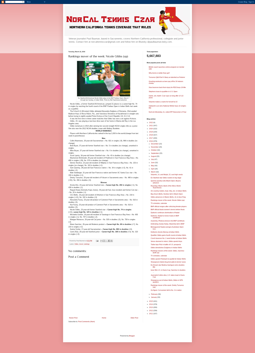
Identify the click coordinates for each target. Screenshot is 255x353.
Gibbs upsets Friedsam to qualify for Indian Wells (168, 259)
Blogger (132, 336)
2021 (151, 126)
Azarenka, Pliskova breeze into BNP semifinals (167, 221)
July (152, 159)
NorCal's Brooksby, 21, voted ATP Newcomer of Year (167, 112)
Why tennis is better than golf (159, 73)
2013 (151, 307)
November (155, 147)
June (153, 163)
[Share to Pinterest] (111, 241)
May (152, 166)
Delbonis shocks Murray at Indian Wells (165, 232)
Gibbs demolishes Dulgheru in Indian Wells (166, 248)
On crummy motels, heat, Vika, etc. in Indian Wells (168, 191)
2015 (151, 301)
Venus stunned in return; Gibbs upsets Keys (166, 241)
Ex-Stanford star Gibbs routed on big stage (166, 178)
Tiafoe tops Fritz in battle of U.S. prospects (166, 244)
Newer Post (73, 318)
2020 (151, 129)
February (154, 294)
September (155, 153)
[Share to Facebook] (109, 241)
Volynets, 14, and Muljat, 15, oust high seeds (167, 175)
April (153, 169)
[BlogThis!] (104, 241)
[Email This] (101, 241)
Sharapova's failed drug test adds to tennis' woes (168, 262)
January (154, 297)
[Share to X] (106, 241)
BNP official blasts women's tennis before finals (168, 209)
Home (104, 318)
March (153, 172)
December (155, 144)
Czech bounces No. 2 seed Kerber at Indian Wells (169, 238)
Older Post (134, 318)
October (154, 150)
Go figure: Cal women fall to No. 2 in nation (166, 290)
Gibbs (76, 244)
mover (81, 244)
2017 (151, 138)
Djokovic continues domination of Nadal (165, 213)
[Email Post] (97, 240)
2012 (151, 310)
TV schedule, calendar (159, 203)
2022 (151, 122)
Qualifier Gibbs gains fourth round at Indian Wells (168, 235)
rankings (87, 244)
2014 (151, 304)
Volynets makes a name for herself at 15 (163, 102)
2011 (151, 314)
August (153, 156)
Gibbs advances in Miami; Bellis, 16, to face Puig (168, 197)
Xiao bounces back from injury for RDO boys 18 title (167, 87)
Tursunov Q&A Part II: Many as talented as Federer (167, 77)
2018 (151, 135)
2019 (151, 132)
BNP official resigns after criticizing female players (169, 206)
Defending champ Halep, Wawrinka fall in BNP (167, 224)
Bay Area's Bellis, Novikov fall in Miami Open (167, 194)
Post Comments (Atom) (86, 322)
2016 (151, 141)
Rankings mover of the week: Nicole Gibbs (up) (168, 200)
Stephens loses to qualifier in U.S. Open (163, 91)
